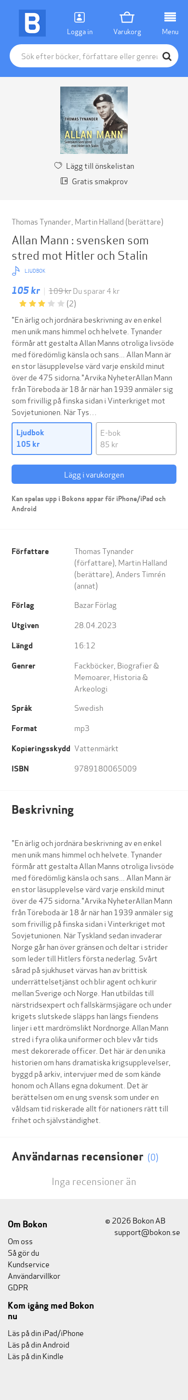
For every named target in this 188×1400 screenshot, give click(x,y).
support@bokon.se (146, 1231)
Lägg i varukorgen (94, 473)
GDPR (18, 1286)
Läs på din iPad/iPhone (46, 1332)
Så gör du (23, 1252)
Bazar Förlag (95, 604)
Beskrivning (43, 809)
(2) (71, 302)
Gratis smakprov (100, 180)
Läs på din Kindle (36, 1355)
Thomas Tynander (41, 221)
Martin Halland (99, 221)
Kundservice (29, 1263)
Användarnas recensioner (85, 1156)
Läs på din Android (38, 1344)
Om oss (20, 1240)
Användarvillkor (34, 1275)
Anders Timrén (140, 573)
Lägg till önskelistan (100, 165)
